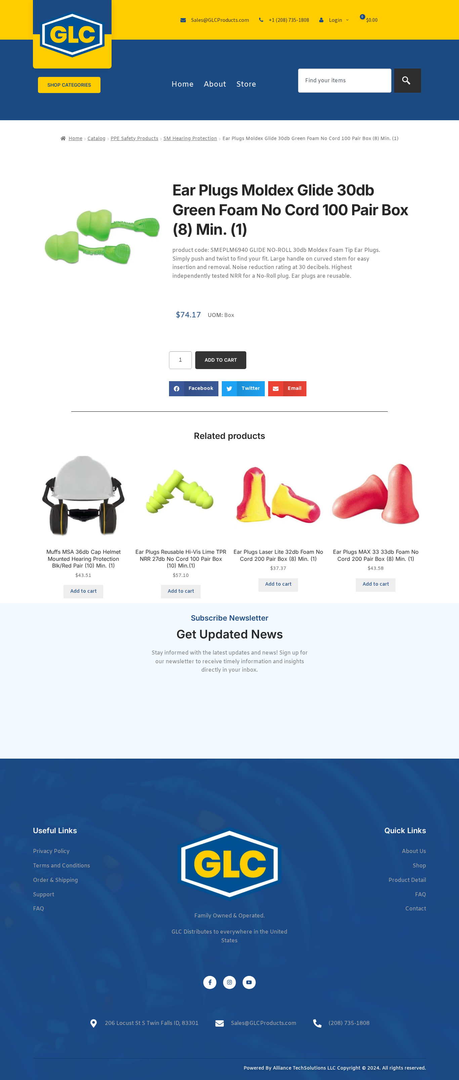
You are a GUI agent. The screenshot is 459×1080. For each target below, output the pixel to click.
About (215, 85)
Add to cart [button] (83, 591)
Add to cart (221, 360)
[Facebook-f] (209, 982)
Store (246, 85)
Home (182, 85)
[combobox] (344, 81)
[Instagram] (229, 982)
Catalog (96, 139)
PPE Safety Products (134, 139)
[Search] (407, 81)
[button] (194, 388)
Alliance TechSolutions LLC (304, 1068)
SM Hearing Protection (190, 139)
